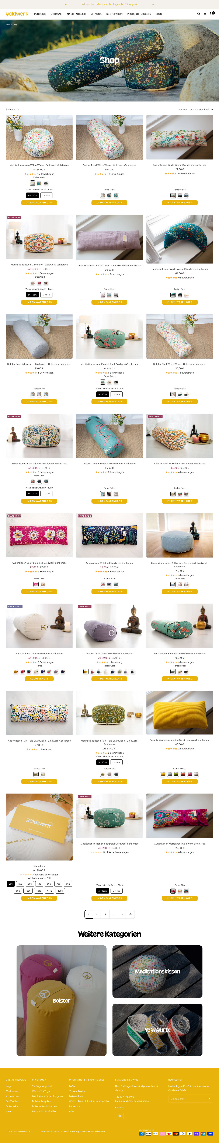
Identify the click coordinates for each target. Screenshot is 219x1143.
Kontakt (119, 1107)
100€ (28, 890)
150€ (60, 890)
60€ (49, 883)
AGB (71, 1111)
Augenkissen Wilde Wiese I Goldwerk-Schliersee (179, 164)
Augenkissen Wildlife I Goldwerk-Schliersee (109, 562)
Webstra (101, 1131)
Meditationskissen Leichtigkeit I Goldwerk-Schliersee (109, 843)
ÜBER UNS (56, 13)
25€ (20, 883)
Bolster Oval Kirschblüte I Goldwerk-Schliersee (179, 653)
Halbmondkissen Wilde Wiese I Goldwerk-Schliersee (179, 268)
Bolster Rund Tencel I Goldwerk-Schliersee (39, 653)
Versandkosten (77, 1091)
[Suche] (198, 14)
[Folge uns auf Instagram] (119, 1116)
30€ (30, 883)
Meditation (12, 1091)
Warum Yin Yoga (41, 1091)
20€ (11, 883)
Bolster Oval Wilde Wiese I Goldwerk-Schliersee (179, 363)
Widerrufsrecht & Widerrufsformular (89, 1101)
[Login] (205, 14)
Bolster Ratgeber (41, 1101)
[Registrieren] (209, 1099)
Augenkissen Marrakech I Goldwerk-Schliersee (179, 843)
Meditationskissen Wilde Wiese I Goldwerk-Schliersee (39, 165)
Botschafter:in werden (44, 1106)
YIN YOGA (96, 13)
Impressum (75, 1106)
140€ (49, 890)
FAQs (72, 1086)
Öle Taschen (12, 1101)
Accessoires (13, 1096)
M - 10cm (32, 194)
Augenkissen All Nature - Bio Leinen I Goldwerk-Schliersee (109, 265)
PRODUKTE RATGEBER (139, 13)
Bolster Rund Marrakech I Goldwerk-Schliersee (179, 463)
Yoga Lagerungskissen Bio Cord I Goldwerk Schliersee (179, 739)
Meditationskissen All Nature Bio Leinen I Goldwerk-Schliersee (179, 564)
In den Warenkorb (39, 202)
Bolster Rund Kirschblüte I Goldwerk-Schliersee (109, 463)
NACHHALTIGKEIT (76, 13)
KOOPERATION (114, 13)
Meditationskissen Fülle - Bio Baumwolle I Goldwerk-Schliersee (109, 742)
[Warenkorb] (211, 13)
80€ (68, 883)
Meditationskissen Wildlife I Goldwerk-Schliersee (39, 463)
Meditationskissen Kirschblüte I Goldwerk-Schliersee (109, 364)
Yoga (8, 1086)
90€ (18, 890)
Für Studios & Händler (44, 1111)
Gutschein (39, 865)
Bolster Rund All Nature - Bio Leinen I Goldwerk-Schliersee (39, 363)
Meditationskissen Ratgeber (47, 1096)
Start (8, 24)
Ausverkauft (39, 679)
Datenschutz (76, 1096)
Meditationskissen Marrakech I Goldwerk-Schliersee (39, 264)
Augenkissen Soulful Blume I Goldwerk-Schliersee (39, 562)
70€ (58, 883)
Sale (8, 1111)
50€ (39, 883)
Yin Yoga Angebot (42, 1086)
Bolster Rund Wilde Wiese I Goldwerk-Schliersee (109, 165)
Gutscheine (12, 1106)
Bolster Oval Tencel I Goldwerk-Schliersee (109, 653)
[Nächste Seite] (130, 914)
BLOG (159, 13)
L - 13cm (46, 194)
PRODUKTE (40, 13)
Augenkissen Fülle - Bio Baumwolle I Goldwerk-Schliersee (39, 740)
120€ (38, 890)
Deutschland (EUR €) (18, 1131)
